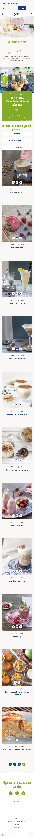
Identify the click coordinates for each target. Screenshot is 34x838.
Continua (22, 8)
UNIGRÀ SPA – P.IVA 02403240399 (17, 821)
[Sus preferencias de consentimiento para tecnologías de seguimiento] (2, 835)
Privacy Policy (17, 824)
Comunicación (17, 801)
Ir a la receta (17, 116)
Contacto (17, 804)
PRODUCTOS (17, 147)
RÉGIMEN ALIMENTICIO (17, 140)
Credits (17, 830)
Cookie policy (17, 827)
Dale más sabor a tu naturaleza (17, 815)
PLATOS (17, 134)
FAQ (17, 807)
